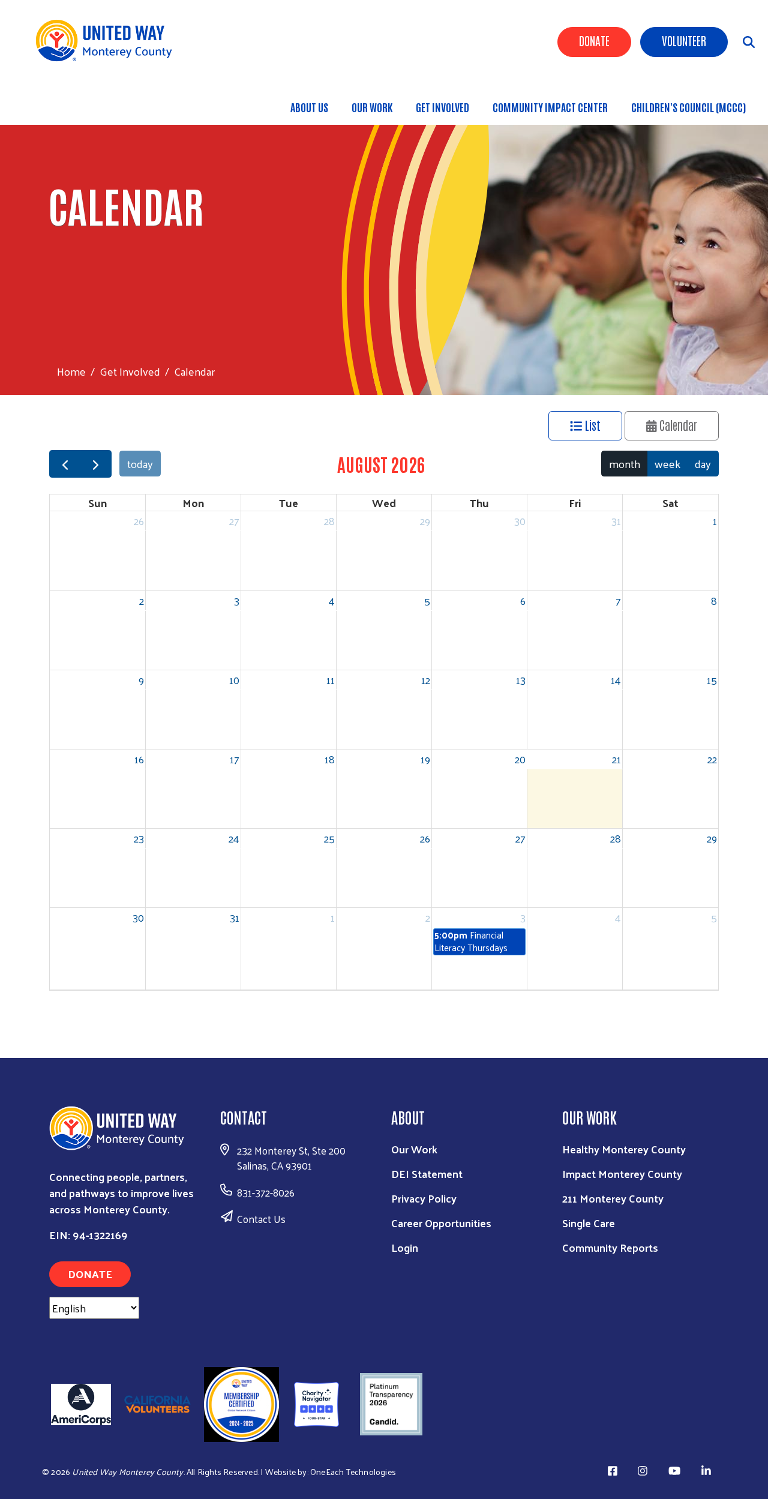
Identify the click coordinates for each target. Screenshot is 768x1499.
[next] (95, 464)
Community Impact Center (550, 107)
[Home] (108, 40)
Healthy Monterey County (624, 1149)
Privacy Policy (424, 1198)
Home (71, 371)
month (624, 463)
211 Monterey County (613, 1198)
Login (404, 1247)
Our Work (372, 107)
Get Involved (442, 107)
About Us (309, 107)
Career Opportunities (441, 1222)
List (591, 425)
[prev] (64, 464)
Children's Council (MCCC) (688, 107)
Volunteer (684, 40)
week (667, 463)
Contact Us (261, 1219)
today (140, 463)
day (703, 463)
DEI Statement (427, 1173)
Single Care (588, 1222)
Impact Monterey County (622, 1173)
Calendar (676, 425)
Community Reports (610, 1247)
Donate (594, 40)
